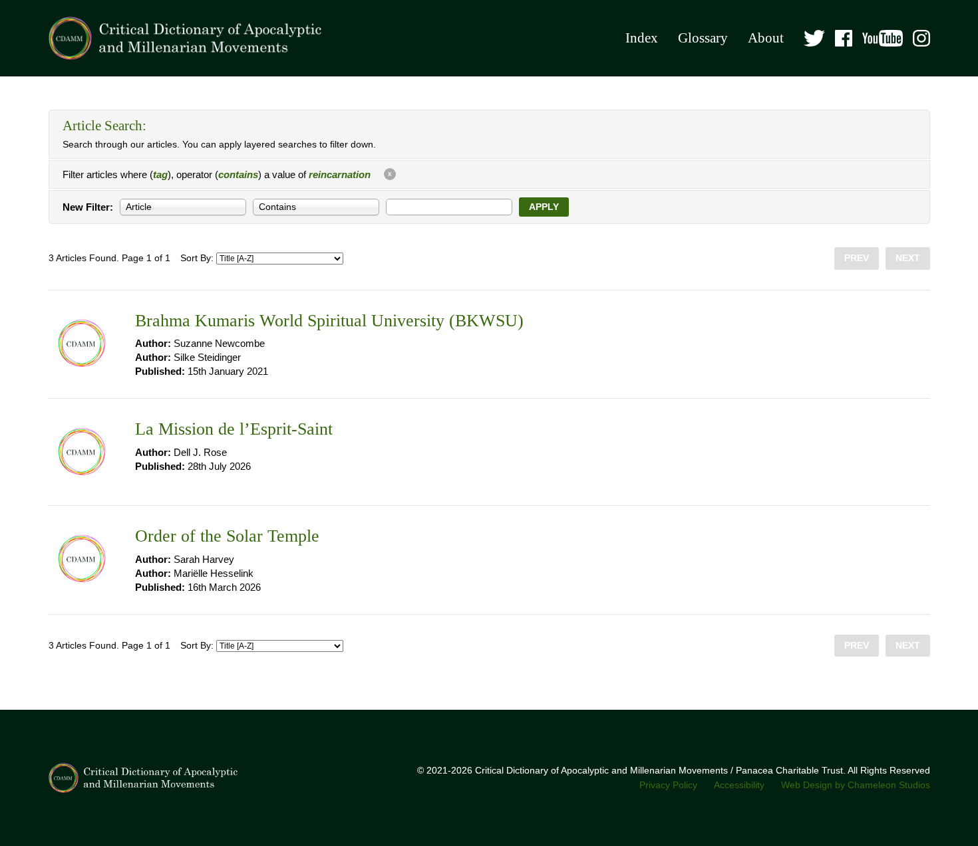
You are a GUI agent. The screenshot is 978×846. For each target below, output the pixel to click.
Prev (856, 258)
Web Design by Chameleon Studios (855, 785)
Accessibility (739, 785)
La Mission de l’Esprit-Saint (234, 429)
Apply (544, 207)
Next (908, 258)
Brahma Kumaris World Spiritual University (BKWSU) (329, 320)
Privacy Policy (668, 785)
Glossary (703, 38)
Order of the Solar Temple (227, 536)
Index (641, 38)
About (766, 38)
